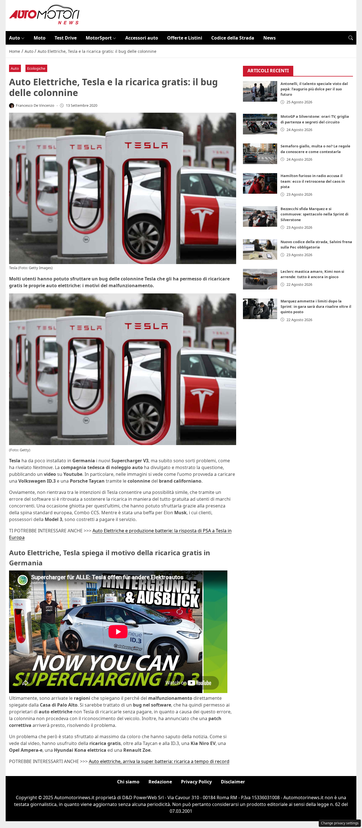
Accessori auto (141, 38)
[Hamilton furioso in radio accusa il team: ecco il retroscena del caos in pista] (260, 183)
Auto (14, 38)
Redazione (160, 782)
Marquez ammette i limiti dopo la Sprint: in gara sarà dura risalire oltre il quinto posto (316, 306)
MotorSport (99, 38)
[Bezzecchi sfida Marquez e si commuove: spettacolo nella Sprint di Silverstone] (260, 216)
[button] (350, 37)
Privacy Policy (196, 782)
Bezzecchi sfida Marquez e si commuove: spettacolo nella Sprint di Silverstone (314, 214)
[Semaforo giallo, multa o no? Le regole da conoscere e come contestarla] (260, 153)
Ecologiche (36, 68)
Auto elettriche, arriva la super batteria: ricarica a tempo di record (159, 761)
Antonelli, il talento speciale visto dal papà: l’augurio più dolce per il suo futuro (314, 89)
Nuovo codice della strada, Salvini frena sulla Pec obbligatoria (316, 244)
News (269, 38)
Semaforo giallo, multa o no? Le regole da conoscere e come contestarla (315, 148)
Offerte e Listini (184, 38)
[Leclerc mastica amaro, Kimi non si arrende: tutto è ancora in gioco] (260, 279)
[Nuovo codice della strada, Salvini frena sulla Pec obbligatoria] (260, 249)
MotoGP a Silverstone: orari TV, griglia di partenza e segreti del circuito (315, 119)
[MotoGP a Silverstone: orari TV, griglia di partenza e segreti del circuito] (260, 124)
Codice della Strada (232, 38)
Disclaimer (233, 782)
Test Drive (66, 38)
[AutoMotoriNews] (44, 15)
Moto (40, 38)
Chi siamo (128, 782)
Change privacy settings (340, 823)
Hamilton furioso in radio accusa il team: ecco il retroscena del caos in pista (313, 181)
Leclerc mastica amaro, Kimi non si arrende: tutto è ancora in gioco (312, 274)
